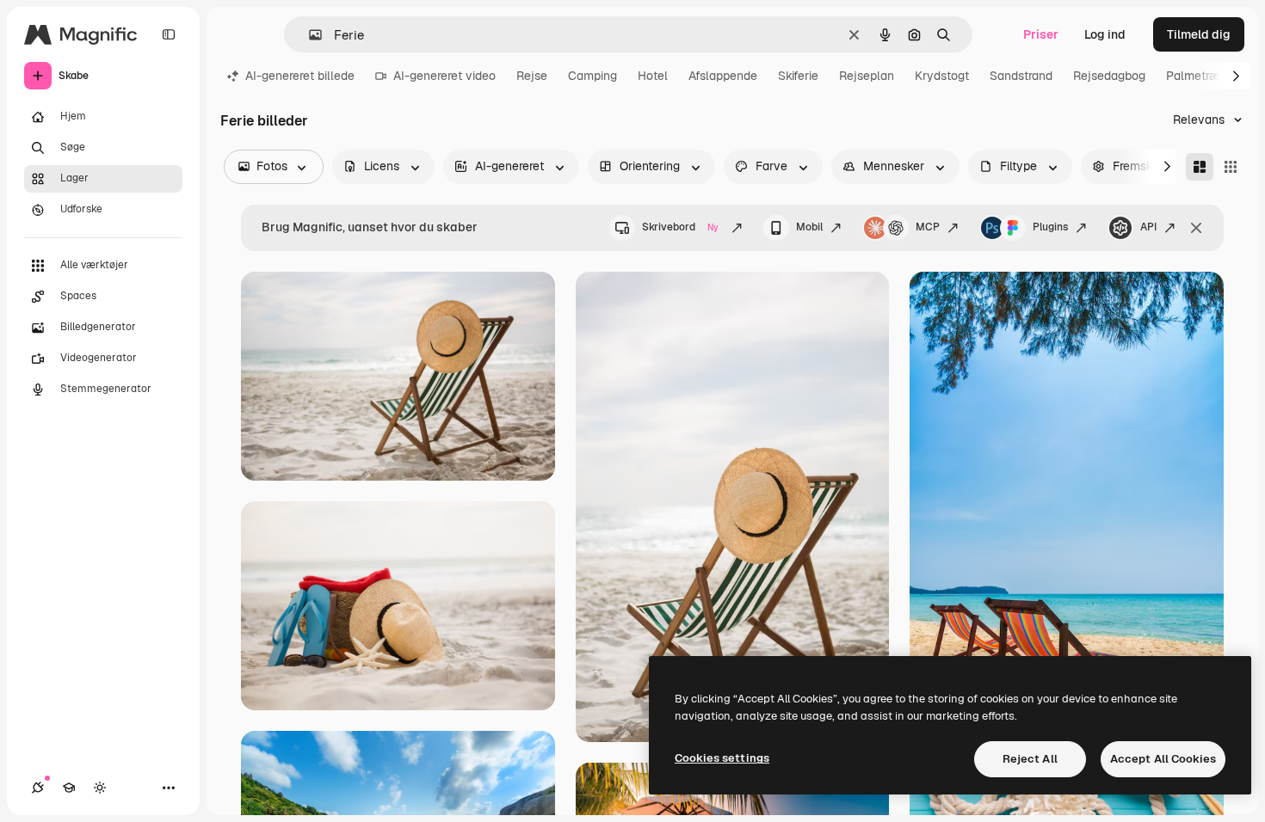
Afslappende (722, 75)
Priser (1040, 34)
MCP (928, 227)
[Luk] (1196, 228)
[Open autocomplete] (308, 34)
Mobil (809, 227)
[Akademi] (69, 787)
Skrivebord (680, 227)
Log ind (1105, 34)
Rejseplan (866, 75)
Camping (592, 75)
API (1148, 227)
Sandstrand (1021, 75)
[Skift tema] (100, 787)
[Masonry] (1199, 167)
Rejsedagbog (1109, 75)
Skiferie (798, 75)
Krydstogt (942, 75)
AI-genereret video (444, 75)
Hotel (653, 75)
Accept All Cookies (1163, 758)
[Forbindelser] (38, 787)
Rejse (531, 75)
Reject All (1030, 758)
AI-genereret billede (300, 75)
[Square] (1230, 167)
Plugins (1050, 227)
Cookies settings (722, 758)
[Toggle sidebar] (168, 34)
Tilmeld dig (1199, 34)
